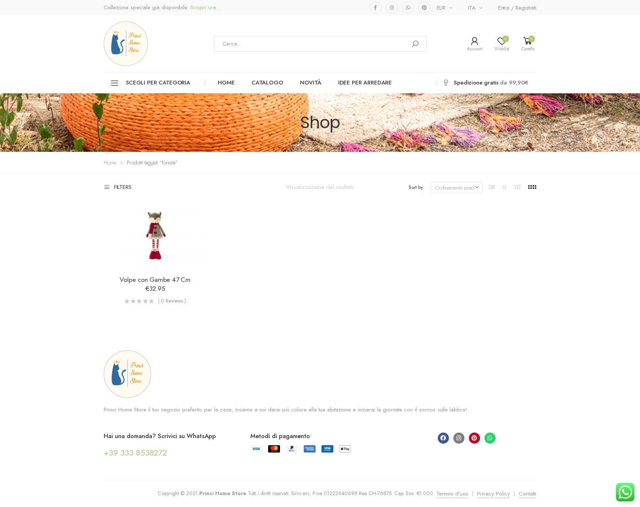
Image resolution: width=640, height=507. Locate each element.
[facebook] (375, 7)
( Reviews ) (172, 300)
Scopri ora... (204, 7)
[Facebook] (443, 438)
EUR (441, 8)
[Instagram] (458, 438)
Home (226, 83)
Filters (122, 187)
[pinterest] (424, 7)
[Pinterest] (474, 438)
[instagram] (392, 7)
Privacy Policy (493, 494)
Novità (310, 83)
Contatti (527, 494)
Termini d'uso (452, 494)
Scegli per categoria (158, 83)
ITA (472, 8)
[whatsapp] (408, 7)
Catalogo (267, 83)
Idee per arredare (365, 83)
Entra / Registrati (517, 8)
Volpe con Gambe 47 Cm (155, 279)
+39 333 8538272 (135, 452)
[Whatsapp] (490, 438)
